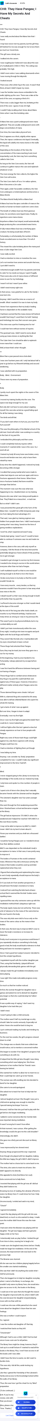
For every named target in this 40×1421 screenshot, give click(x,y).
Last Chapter (10, 1415)
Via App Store (27, 1408)
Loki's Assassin (11, 3)
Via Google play (26, 1413)
